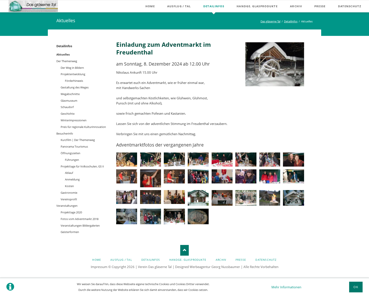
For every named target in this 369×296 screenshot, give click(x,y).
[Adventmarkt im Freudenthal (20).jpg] (269, 176)
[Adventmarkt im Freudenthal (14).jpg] (222, 176)
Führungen (72, 160)
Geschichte (68, 114)
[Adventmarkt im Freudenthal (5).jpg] (222, 159)
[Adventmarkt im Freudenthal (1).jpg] (126, 159)
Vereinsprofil (69, 199)
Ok (355, 287)
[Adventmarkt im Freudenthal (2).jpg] (150, 159)
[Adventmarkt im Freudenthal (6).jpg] (245, 159)
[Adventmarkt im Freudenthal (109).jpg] (198, 216)
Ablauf (69, 173)
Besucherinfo (64, 133)
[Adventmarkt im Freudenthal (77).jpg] (126, 216)
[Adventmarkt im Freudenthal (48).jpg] (198, 198)
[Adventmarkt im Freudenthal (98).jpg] (174, 216)
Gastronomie (69, 193)
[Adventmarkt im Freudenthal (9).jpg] (293, 159)
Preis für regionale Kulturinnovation (83, 127)
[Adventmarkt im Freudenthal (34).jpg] (174, 197)
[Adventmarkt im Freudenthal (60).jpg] (245, 198)
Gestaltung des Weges (75, 87)
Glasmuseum (69, 101)
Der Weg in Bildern (72, 68)
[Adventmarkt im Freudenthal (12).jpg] (174, 176)
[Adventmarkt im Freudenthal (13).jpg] (198, 176)
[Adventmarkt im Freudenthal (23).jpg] (126, 197)
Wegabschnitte (70, 94)
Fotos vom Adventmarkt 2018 (79, 219)
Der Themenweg (66, 61)
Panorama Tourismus (74, 146)
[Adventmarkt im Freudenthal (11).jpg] (150, 178)
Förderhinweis (74, 81)
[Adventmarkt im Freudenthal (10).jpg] (126, 176)
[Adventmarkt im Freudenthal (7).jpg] (269, 159)
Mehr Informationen (286, 287)
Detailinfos (64, 46)
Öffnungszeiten (70, 153)
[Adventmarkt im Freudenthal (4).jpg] (198, 159)
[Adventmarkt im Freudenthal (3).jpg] (174, 159)
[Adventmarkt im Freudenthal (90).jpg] (150, 216)
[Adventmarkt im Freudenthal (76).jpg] (293, 198)
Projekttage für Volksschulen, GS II (82, 166)
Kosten (69, 186)
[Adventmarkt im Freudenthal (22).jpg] (293, 176)
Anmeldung (72, 179)
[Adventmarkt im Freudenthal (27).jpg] (150, 197)
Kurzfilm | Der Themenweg (78, 140)
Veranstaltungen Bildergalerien (80, 225)
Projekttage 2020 (71, 212)
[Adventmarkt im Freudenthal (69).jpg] (269, 198)
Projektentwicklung (73, 74)
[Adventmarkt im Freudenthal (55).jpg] (222, 198)
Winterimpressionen (73, 120)
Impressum (99, 267)
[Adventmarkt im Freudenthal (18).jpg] (245, 176)
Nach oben (184, 250)
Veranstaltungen (67, 206)
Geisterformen (70, 232)
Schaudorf (67, 107)
